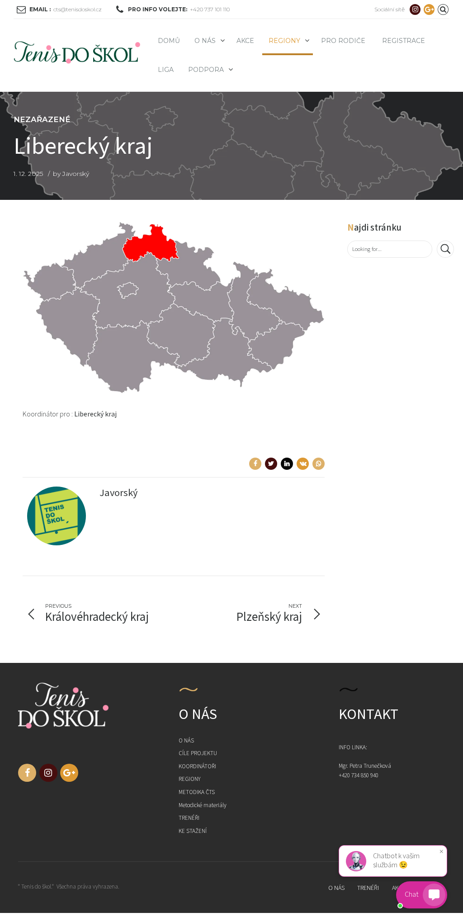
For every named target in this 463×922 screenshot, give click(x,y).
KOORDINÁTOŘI (197, 767)
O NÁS (186, 741)
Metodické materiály (203, 805)
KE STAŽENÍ (193, 831)
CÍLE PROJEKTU (198, 753)
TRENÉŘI (189, 818)
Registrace (403, 41)
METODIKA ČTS (197, 792)
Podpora (206, 70)
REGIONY (284, 41)
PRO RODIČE (343, 41)
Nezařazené (42, 119)
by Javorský (71, 174)
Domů (169, 41)
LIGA (166, 70)
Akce (245, 41)
